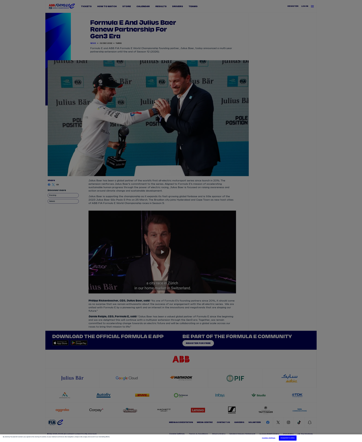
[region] (181, 438)
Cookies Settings (268, 437)
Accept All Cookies (288, 437)
